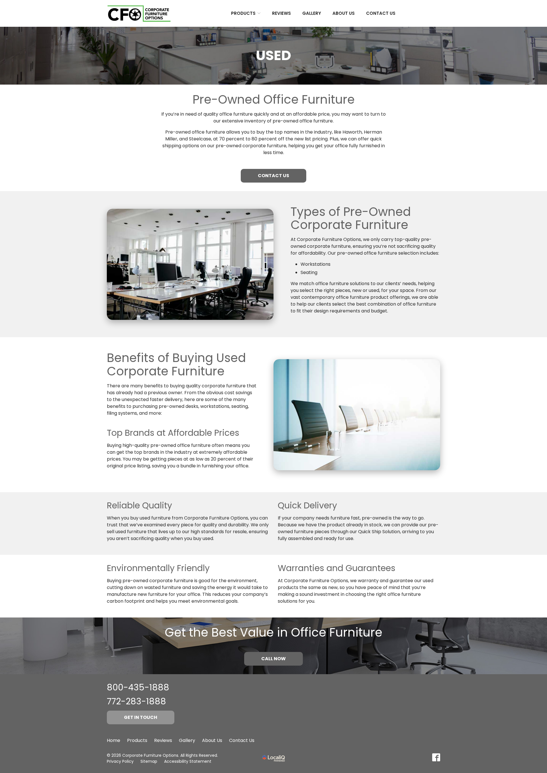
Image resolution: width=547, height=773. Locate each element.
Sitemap (148, 761)
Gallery (311, 13)
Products (243, 13)
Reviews (281, 13)
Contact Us (380, 13)
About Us (343, 13)
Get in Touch (140, 717)
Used (273, 55)
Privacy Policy (120, 761)
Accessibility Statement (187, 761)
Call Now (273, 658)
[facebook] (436, 757)
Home (113, 740)
